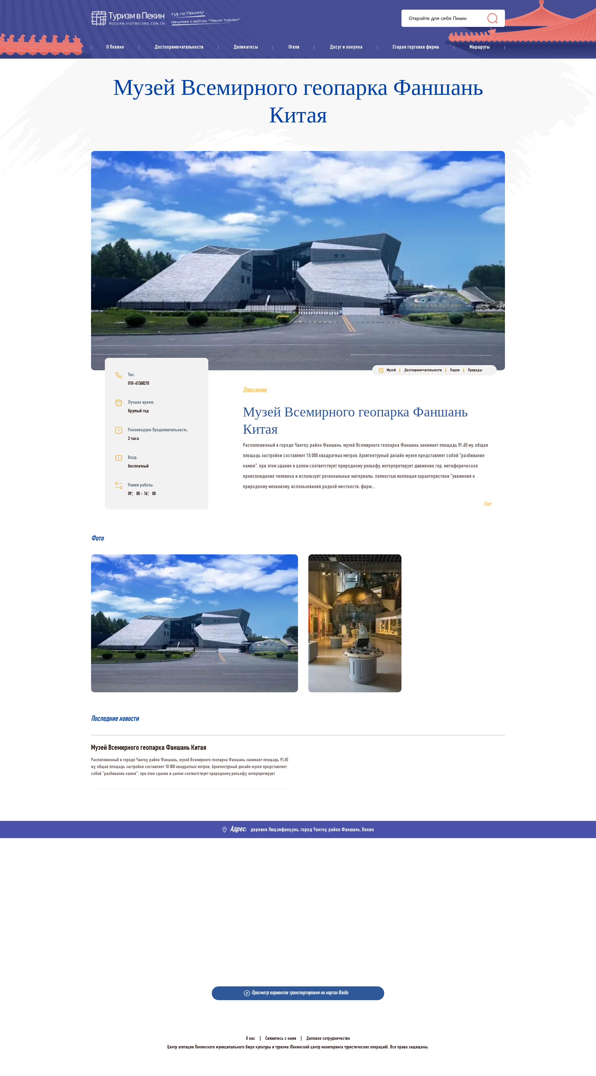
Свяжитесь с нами (280, 1038)
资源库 (165, 18)
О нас (250, 1038)
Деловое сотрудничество (328, 1038)
